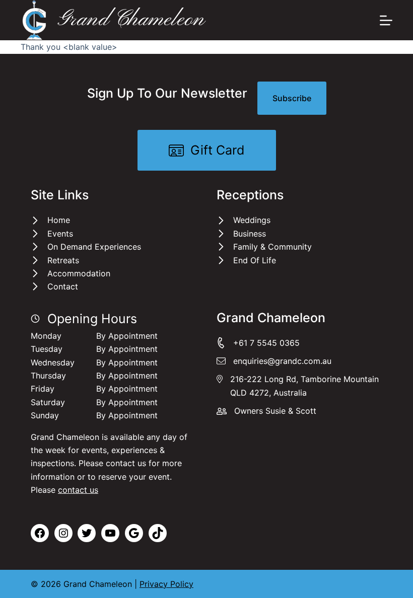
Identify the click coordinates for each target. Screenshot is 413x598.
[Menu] (386, 20)
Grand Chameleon (130, 20)
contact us (78, 490)
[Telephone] (299, 342)
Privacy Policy (166, 584)
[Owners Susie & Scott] (266, 410)
